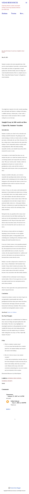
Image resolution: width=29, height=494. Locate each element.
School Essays (7, 381)
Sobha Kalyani (15, 401)
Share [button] (3, 383)
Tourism (13, 13)
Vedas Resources (10, 3)
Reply (8, 409)
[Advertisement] (14, 30)
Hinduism (4, 13)
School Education (14, 378)
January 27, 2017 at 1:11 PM (16, 396)
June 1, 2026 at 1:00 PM (19, 403)
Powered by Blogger (15, 488)
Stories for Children (12, 312)
